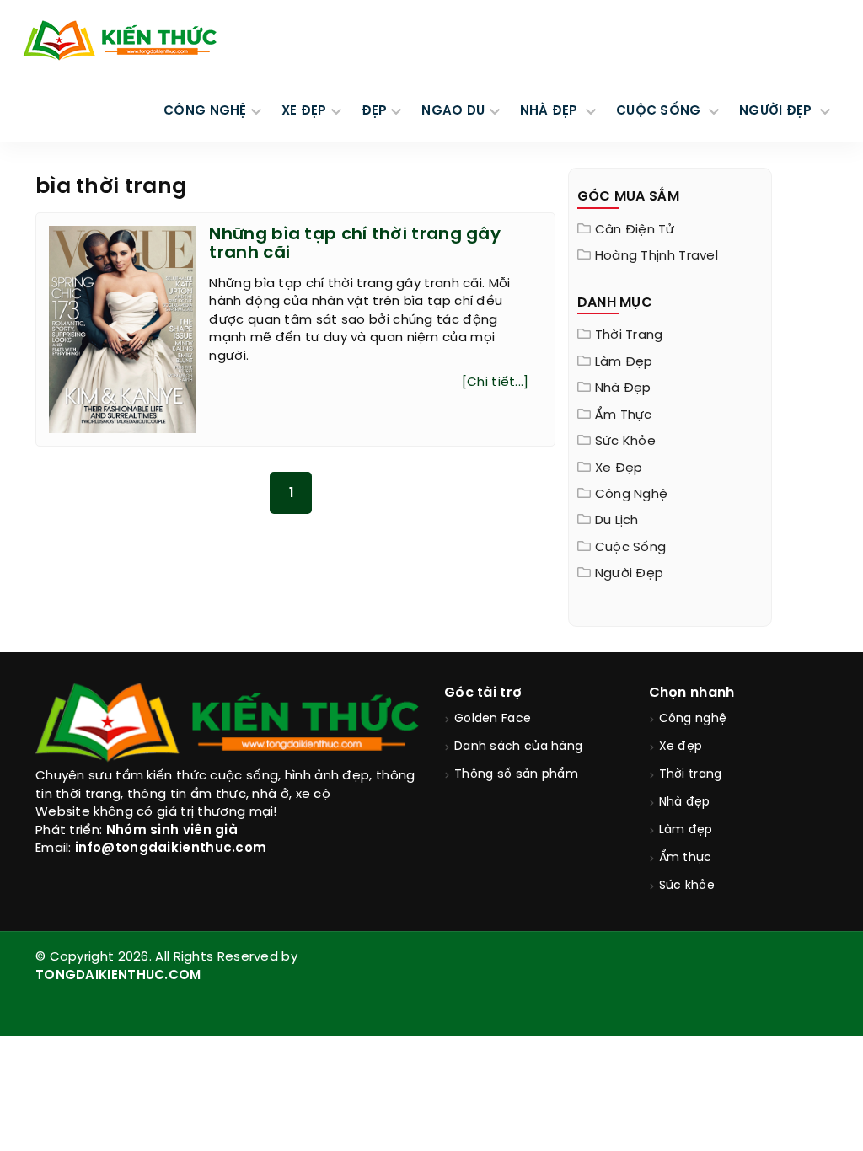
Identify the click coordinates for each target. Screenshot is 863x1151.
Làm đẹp (624, 362)
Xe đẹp (619, 468)
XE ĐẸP (304, 111)
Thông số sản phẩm (516, 774)
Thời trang (629, 335)
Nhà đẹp (623, 388)
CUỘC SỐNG (660, 111)
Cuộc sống (631, 547)
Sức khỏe (625, 441)
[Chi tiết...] (495, 382)
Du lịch (617, 520)
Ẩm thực (623, 415)
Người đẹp (629, 574)
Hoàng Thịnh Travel (656, 256)
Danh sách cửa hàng (518, 747)
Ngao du (453, 111)
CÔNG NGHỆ (205, 111)
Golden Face (492, 719)
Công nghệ (631, 494)
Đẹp (375, 111)
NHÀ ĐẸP (551, 111)
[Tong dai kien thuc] (120, 40)
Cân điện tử (634, 230)
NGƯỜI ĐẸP (777, 111)
